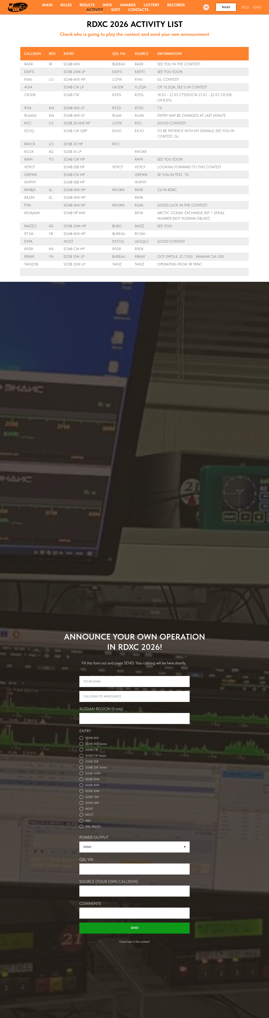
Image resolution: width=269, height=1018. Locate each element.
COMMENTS (90, 903)
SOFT (115, 9)
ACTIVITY (94, 9)
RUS (245, 7)
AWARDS (128, 5)
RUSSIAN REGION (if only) (101, 708)
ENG (257, 7)
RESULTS (87, 5)
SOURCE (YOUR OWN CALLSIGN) (108, 881)
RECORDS (176, 5)
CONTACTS (138, 9)
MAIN (47, 5)
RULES (66, 5)
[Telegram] (206, 7)
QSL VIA (86, 859)
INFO (107, 5)
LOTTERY (151, 5)
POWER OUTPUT (93, 837)
